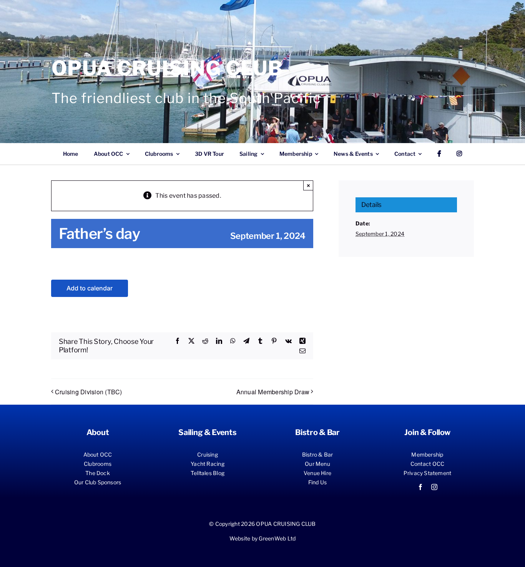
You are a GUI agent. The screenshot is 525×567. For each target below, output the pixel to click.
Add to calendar (89, 288)
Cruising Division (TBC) (88, 391)
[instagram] (434, 487)
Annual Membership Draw (272, 391)
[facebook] (420, 487)
